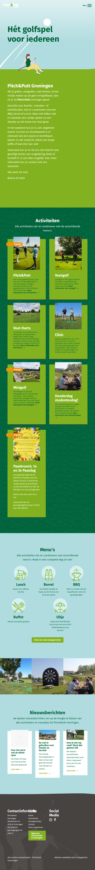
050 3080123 (13, 827)
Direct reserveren (35, 827)
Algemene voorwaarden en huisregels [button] (37, 835)
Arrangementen (34, 821)
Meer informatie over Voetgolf (65, 287)
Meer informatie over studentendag (68, 414)
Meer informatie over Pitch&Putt (25, 291)
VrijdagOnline (81, 857)
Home (30, 815)
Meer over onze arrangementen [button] (47, 640)
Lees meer (15, 769)
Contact (31, 824)
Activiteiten (33, 818)
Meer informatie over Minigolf (26, 404)
